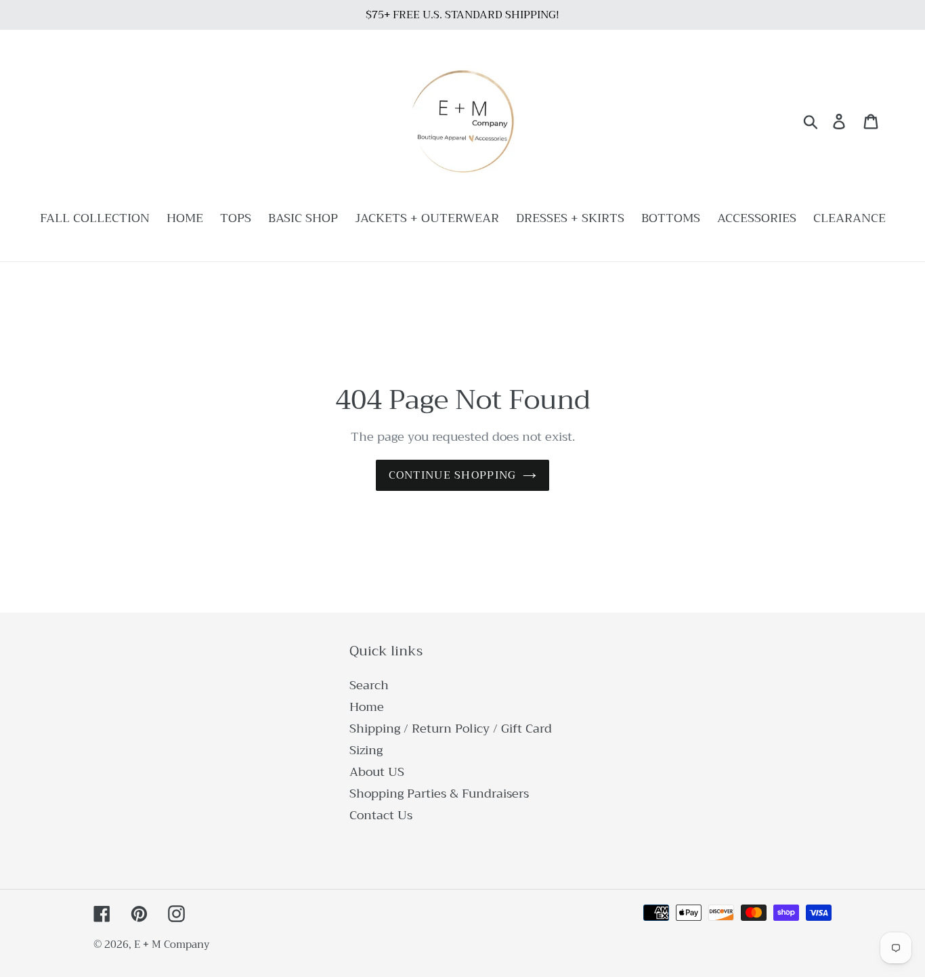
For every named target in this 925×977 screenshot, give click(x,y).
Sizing (366, 750)
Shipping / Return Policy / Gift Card (450, 728)
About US (376, 772)
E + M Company (171, 944)
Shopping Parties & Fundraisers (439, 793)
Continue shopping (453, 475)
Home (366, 707)
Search (369, 685)
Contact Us (380, 815)
